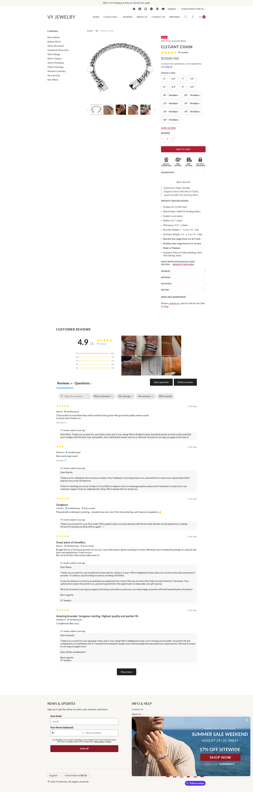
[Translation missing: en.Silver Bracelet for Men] (133, 110)
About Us (142, 17)
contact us (173, 303)
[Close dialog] (247, 720)
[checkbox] (165, 396)
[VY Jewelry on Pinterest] (157, 9)
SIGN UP (84, 748)
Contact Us (158, 17)
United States (192, 9)
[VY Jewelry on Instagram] (146, 9)
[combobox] (67, 733)
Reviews (127, 17)
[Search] (185, 17)
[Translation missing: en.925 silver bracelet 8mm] (96, 110)
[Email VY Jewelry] (134, 9)
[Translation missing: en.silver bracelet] (145, 110)
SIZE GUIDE (168, 128)
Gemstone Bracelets (58, 50)
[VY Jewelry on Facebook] (140, 9)
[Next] (150, 69)
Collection (110, 17)
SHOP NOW (220, 757)
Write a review (185, 382)
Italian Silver (54, 41)
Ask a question (161, 382)
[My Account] (193, 17)
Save (165, 37)
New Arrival (53, 75)
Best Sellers (53, 37)
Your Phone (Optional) (61, 727)
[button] (183, 172)
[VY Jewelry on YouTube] (163, 9)
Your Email (56, 716)
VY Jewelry (61, 781)
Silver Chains (54, 58)
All (97, 31)
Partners (174, 17)
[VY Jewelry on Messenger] (151, 9)
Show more (126, 671)
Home (96, 17)
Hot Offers (52, 79)
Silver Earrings (55, 67)
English (172, 9)
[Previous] (90, 69)
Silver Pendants (55, 62)
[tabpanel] (126, 534)
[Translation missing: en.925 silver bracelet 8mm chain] (108, 110)
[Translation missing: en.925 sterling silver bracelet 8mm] (121, 110)
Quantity (165, 133)
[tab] (82, 383)
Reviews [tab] (64, 383)
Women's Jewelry (56, 71)
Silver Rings (53, 54)
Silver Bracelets (55, 46)
